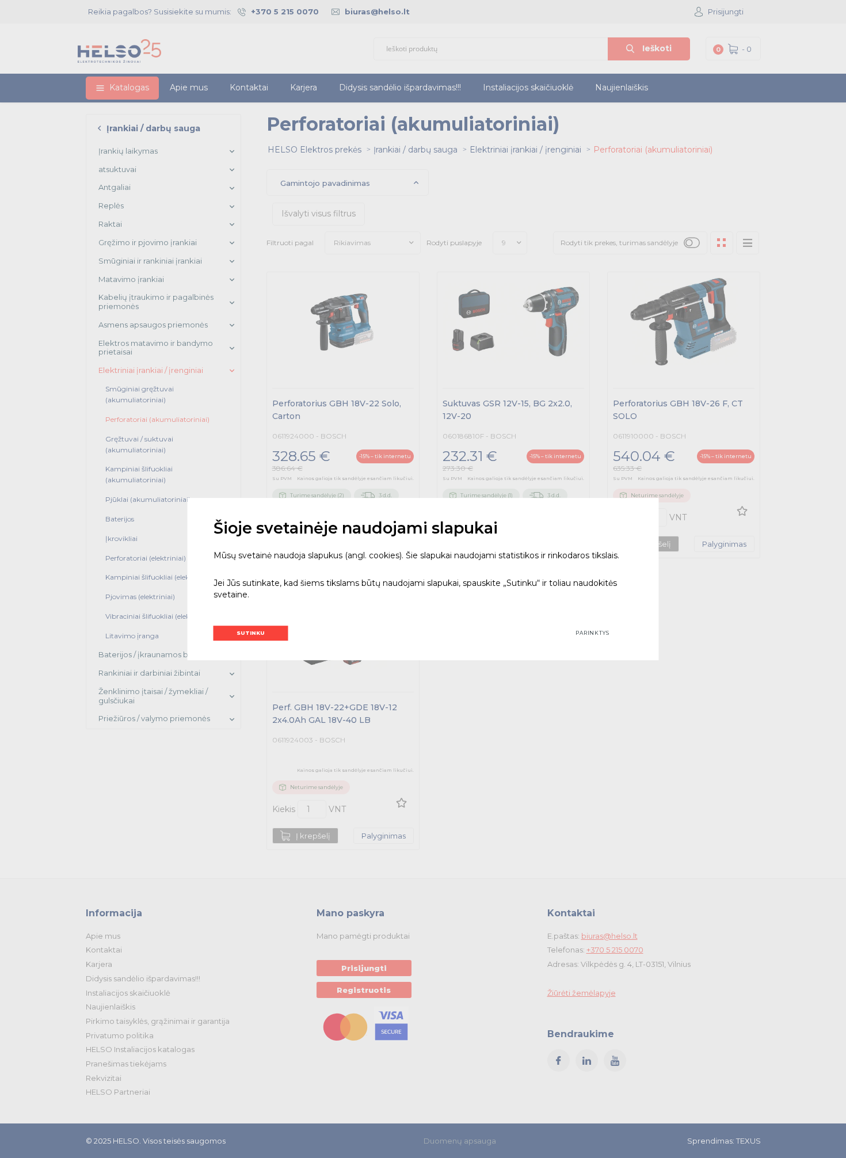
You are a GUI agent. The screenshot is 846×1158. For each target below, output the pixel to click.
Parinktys (592, 633)
